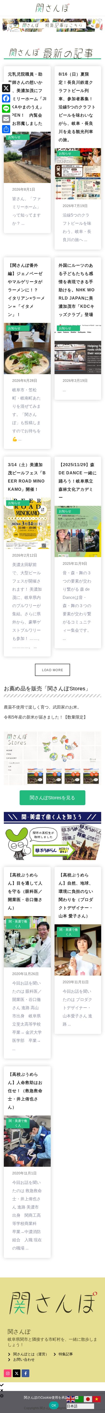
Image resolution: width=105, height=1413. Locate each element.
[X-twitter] (16, 1373)
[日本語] (88, 1399)
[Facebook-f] (25, 1373)
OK (53, 1405)
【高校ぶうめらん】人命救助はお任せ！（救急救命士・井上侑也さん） (25, 1090)
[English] (71, 1399)
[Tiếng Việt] (97, 1399)
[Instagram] (7, 1373)
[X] (6, 88)
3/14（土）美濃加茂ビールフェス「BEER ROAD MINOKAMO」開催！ (27, 477)
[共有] (6, 129)
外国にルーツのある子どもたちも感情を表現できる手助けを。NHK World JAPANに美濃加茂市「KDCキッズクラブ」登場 (77, 290)
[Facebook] (6, 98)
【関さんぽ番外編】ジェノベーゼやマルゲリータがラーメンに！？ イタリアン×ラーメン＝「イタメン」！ (26, 290)
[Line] (6, 109)
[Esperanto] (79, 1399)
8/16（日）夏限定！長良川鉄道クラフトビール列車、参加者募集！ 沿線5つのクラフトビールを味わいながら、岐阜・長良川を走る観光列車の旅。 (78, 107)
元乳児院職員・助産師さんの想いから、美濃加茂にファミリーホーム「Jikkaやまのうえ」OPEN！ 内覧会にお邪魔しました (27, 99)
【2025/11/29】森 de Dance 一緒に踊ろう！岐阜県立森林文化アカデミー (78, 481)
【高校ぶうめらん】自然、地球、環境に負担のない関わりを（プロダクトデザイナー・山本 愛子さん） (76, 895)
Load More (52, 670)
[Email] (6, 119)
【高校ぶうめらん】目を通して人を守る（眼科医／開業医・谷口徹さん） (25, 891)
